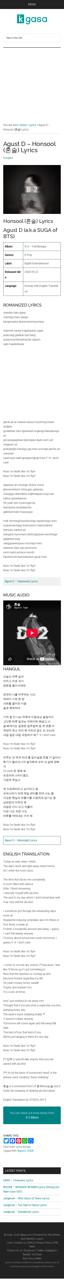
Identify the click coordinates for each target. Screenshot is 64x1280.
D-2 (27, 246)
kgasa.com (26, 1234)
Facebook (29, 1250)
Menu (32, 4)
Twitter (40, 1250)
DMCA (31, 1242)
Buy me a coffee (32, 1258)
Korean (27, 1146)
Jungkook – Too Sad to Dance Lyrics (25, 1205)
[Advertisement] (32, 81)
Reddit (26, 1254)
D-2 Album (32, 1117)
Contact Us (20, 1242)
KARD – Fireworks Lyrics (18, 1180)
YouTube (36, 1254)
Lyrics (19, 1146)
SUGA (30, 1150)
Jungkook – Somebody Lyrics (21, 1211)
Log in (39, 1238)
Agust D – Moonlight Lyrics (21, 840)
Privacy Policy (44, 1242)
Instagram (51, 1250)
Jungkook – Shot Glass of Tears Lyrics (26, 1198)
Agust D (22, 1150)
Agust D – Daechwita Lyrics (21, 581)
